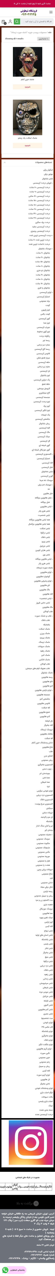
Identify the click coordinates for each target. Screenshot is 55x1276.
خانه (49, 32)
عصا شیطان (45, 782)
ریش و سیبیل (44, 1066)
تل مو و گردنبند (47, 817)
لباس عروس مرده (46, 992)
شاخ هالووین (47, 747)
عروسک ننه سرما (46, 480)
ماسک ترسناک (44, 642)
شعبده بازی (48, 904)
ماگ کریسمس (44, 432)
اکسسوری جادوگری (45, 764)
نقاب (51, 751)
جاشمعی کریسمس (42, 419)
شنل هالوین (48, 493)
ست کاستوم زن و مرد (44, 900)
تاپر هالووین (45, 585)
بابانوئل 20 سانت (43, 253)
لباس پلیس (48, 943)
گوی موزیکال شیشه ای (41, 449)
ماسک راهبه (45, 651)
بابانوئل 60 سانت (43, 266)
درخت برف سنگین (42, 222)
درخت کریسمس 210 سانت (39, 209)
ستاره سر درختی (43, 344)
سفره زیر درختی (43, 366)
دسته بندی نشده (46, 1110)
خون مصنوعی (44, 1057)
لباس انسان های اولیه (44, 935)
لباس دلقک (45, 537)
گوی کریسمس (44, 318)
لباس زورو (46, 541)
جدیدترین (42, 38)
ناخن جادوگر (45, 1083)
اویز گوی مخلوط (43, 331)
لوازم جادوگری (47, 1035)
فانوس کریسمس (43, 353)
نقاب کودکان (48, 611)
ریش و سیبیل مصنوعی (43, 895)
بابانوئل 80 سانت (43, 279)
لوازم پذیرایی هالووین (42, 581)
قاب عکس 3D (47, 1027)
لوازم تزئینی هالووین (43, 690)
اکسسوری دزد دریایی (44, 795)
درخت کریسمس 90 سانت (39, 191)
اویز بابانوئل (45, 375)
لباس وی (46, 554)
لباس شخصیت (44, 515)
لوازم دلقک (48, 1040)
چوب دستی (46, 769)
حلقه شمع (46, 384)
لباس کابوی (48, 1005)
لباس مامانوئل (47, 471)
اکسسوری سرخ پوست (44, 804)
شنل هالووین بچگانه (43, 497)
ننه (49, 489)
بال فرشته (49, 720)
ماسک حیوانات (44, 646)
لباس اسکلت (45, 528)
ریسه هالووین (47, 677)
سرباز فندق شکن (43, 357)
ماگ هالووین (44, 589)
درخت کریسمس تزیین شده (40, 235)
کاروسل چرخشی (43, 388)
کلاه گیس (49, 926)
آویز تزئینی (48, 922)
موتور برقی (48, 174)
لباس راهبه (48, 974)
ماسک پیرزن (45, 633)
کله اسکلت (46, 707)
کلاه (51, 878)
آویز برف (46, 406)
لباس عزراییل (45, 546)
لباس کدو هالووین (45, 1009)
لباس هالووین (45, 506)
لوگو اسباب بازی (46, 1092)
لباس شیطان (48, 987)
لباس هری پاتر (44, 511)
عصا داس (46, 777)
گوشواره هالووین (43, 576)
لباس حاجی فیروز (43, 602)
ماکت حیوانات (47, 1097)
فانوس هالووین (43, 703)
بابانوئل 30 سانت (43, 257)
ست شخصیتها (47, 1018)
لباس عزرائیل (48, 996)
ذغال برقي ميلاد (46, 887)
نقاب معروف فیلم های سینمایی (38, 668)
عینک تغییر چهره (46, 917)
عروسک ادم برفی (44, 484)
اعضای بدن (48, 755)
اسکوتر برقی (48, 170)
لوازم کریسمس (45, 292)
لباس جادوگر (48, 952)
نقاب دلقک (45, 620)
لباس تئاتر (49, 948)
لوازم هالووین (45, 572)
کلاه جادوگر (48, 725)
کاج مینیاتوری (44, 392)
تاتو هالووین (48, 681)
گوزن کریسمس (47, 476)
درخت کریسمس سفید (41, 226)
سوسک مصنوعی (43, 838)
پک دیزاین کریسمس (42, 379)
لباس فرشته (48, 1000)
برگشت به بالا (24, 1203)
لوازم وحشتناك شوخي (44, 1088)
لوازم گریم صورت (43, 1075)
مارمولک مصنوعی (43, 847)
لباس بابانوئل (47, 178)
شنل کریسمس (47, 467)
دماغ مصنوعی (47, 873)
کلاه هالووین (48, 594)
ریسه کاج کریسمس (42, 349)
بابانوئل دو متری (43, 270)
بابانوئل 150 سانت (42, 261)
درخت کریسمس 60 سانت (39, 187)
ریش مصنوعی (47, 760)
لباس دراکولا (45, 532)
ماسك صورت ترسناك (44, 567)
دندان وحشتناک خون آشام (42, 742)
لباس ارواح (48, 930)
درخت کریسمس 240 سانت (39, 213)
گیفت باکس (45, 314)
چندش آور (49, 830)
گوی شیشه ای (44, 445)
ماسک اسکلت (44, 629)
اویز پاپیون (45, 309)
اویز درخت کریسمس (42, 401)
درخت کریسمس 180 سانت (39, 204)
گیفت (47, 305)
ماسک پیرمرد (45, 637)
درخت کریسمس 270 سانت (39, 218)
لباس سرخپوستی (46, 983)
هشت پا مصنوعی (43, 865)
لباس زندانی (48, 978)
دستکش (49, 808)
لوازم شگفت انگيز (46, 1044)
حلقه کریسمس (44, 362)
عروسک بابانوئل (44, 248)
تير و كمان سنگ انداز (44, 825)
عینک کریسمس (44, 436)
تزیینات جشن (47, 812)
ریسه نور (46, 340)
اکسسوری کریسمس (43, 454)
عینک (50, 1105)
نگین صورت (45, 1053)
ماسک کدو (46, 655)
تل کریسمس (45, 371)
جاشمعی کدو (45, 699)
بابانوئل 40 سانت (43, 274)
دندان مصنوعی (47, 882)
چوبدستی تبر (45, 773)
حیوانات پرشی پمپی (45, 869)
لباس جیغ (49, 957)
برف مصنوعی (44, 301)
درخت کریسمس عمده (44, 1114)
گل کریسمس (45, 441)
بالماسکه (46, 624)
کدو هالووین (48, 686)
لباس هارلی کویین (42, 550)
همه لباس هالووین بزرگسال (39, 524)
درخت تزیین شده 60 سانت (39, 239)
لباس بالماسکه (47, 939)
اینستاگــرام (40, 1187)
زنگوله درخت (44, 336)
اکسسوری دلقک (46, 799)
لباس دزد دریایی (46, 965)
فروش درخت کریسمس (42, 183)
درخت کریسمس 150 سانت (39, 200)
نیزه (48, 786)
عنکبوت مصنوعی (43, 843)
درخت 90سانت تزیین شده (39, 244)
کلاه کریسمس (47, 462)
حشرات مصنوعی (44, 834)
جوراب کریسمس (43, 327)
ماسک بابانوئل (47, 672)
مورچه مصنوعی (44, 856)
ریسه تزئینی (48, 891)
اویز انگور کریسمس (42, 410)
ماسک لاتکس (44, 659)
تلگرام (49, 1187)
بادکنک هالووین (46, 734)
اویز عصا (46, 322)
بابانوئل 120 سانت (42, 283)
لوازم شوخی (48, 1022)
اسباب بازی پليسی (45, 1101)
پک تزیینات (45, 414)
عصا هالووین (48, 913)
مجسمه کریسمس (43, 397)
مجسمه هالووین (43, 694)
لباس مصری (48, 1013)
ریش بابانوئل (44, 423)
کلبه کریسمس (44, 427)
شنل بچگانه (45, 502)
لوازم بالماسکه (47, 1031)
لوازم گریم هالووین (44, 1048)
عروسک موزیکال (46, 908)
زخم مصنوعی (44, 1062)
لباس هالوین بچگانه (43, 559)
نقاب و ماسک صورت (43, 616)
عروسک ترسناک (46, 729)
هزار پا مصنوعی (44, 860)
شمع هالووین (44, 712)
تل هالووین (45, 1079)
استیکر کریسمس (43, 296)
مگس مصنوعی (44, 852)
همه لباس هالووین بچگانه (39, 519)
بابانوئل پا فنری (44, 288)
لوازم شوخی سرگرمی (45, 790)
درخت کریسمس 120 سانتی (39, 196)
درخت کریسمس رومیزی (40, 231)
